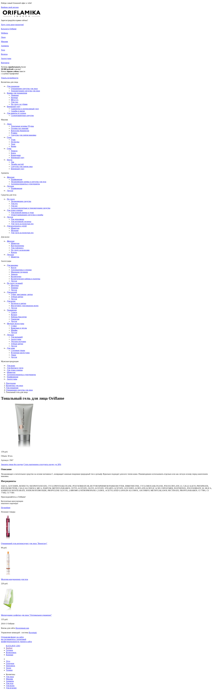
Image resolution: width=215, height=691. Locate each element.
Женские (10, 177)
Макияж (4, 41)
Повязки (14, 288)
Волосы (4, 54)
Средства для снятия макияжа (23, 135)
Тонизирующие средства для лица (25, 91)
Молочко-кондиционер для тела (14, 579)
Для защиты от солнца (16, 113)
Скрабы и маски (18, 111)
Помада (14, 151)
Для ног (14, 206)
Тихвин (9, 670)
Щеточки (15, 285)
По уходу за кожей (15, 283)
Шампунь (15, 257)
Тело (3, 50)
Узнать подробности (9, 78)
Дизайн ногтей (17, 164)
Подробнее (5, 508)
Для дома (11, 348)
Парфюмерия (16, 179)
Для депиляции (17, 219)
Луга (8, 661)
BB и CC (15, 100)
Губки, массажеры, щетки (22, 294)
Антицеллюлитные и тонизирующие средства (30, 208)
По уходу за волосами (20, 250)
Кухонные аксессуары (20, 353)
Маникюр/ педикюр (19, 272)
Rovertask (33, 633)
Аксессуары (6, 58)
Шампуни (15, 228)
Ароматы (5, 46)
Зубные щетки (17, 297)
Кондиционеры (17, 246)
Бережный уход (13, 106)
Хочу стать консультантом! (12, 25)
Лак (12, 162)
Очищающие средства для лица (24, 88)
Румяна (14, 133)
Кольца (14, 315)
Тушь (13, 140)
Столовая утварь (18, 350)
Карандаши (16, 155)
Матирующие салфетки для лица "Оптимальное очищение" (26, 615)
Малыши (15, 230)
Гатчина (9, 650)
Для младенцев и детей (17, 226)
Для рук (14, 203)
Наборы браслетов (19, 317)
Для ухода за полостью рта (22, 224)
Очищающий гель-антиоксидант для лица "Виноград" (24, 543)
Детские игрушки (18, 341)
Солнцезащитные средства (22, 115)
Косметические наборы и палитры (25, 279)
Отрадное (10, 663)
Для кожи (11, 366)
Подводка (15, 142)
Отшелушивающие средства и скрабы (27, 215)
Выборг (9, 648)
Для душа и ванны (15, 210)
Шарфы (14, 330)
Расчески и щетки (18, 303)
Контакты (5, 63)
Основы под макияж (19, 128)
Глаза (9, 137)
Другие (10, 191)
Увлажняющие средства (21, 201)
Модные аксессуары (15, 323)
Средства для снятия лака (22, 166)
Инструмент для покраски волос (25, 306)
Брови (13, 146)
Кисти (13, 267)
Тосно (8, 668)
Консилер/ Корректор (20, 131)
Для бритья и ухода (15, 368)
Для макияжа (12, 265)
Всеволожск (11, 652)
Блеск (13, 153)
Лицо (3, 37)
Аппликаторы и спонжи (21, 270)
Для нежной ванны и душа (22, 212)
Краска (14, 252)
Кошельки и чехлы (19, 328)
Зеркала (14, 274)
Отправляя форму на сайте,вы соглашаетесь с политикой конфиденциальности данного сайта (16, 639)
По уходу (11, 199)
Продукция (11, 383)
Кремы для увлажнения (17, 93)
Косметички (16, 276)
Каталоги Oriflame (8, 29)
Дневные (15, 95)
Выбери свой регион (10, 7)
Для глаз (14, 102)
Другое (10, 217)
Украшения (12, 310)
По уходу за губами (19, 104)
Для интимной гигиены (21, 221)
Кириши (9, 655)
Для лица (10, 677)
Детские (10, 186)
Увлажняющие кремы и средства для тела (28, 182)
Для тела (9, 683)
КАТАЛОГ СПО (13, 646)
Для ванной (12, 292)
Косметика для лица (14, 385)
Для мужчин (11, 688)
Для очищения (13, 86)
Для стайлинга (17, 248)
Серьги (14, 312)
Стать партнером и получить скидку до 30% (42, 464)
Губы (9, 148)
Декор (13, 355)
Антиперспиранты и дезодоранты (25, 184)
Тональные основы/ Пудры (22, 126)
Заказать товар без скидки (12, 464)
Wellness (4, 33)
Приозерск (10, 666)
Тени (13, 144)
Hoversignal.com (22, 628)
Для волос (11, 301)
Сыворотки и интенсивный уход (25, 109)
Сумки (14, 326)
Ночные (14, 97)
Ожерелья (15, 319)
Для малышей (17, 337)
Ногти (9, 160)
